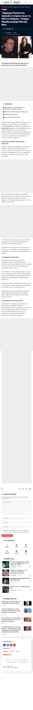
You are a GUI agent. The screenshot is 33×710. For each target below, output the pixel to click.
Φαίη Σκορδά (5, 128)
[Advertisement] (16, 84)
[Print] (29, 489)
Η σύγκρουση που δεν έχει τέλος (13, 117)
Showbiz (4, 9)
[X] (16, 546)
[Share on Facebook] (5, 29)
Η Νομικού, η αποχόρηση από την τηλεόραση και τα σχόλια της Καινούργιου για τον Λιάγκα (18, 572)
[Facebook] (7, 546)
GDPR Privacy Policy (23, 662)
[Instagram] (7, 552)
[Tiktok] (26, 552)
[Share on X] (8, 29)
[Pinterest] (26, 546)
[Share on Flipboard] (10, 29)
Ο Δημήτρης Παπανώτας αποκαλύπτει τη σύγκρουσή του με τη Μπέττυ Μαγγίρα (14, 108)
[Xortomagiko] (12, 2)
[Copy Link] (12, 29)
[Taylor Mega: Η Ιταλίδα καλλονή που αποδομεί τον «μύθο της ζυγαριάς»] (27, 603)
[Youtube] (16, 552)
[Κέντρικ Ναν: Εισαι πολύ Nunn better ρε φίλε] (5, 589)
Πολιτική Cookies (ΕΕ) (11, 662)
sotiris (11, 581)
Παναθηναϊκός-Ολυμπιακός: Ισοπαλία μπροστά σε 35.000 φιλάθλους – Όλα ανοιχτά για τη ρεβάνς (19, 563)
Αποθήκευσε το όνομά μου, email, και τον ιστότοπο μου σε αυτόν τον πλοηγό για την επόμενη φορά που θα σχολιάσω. (16, 531)
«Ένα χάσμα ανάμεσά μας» (11, 114)
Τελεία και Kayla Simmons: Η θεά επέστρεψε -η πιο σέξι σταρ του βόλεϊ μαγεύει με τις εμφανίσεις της (11, 611)
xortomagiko (8, 32)
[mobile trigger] (3, 2)
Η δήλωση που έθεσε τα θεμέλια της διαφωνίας (16, 111)
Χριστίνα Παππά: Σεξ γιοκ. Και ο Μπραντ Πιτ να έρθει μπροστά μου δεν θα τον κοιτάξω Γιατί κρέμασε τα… (12, 619)
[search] (23, 2)
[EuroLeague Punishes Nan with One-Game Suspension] (5, 581)
